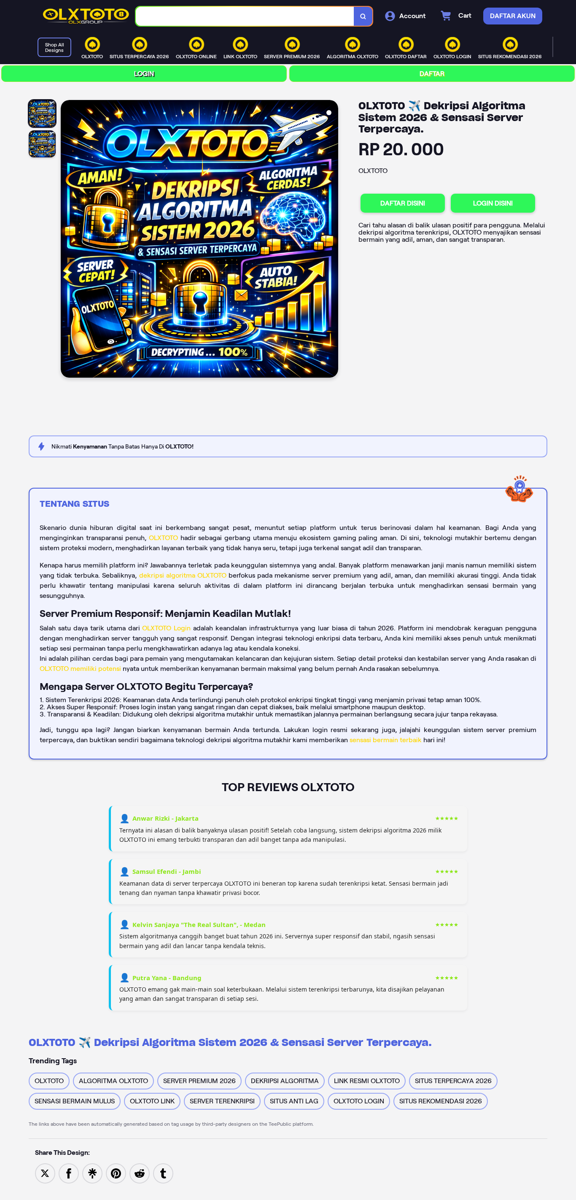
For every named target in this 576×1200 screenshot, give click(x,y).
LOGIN (144, 73)
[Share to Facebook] (69, 1172)
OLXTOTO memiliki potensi (80, 668)
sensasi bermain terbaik (386, 739)
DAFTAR (432, 73)
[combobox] (245, 16)
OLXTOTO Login (166, 628)
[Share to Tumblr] (163, 1172)
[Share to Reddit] (139, 1172)
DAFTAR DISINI (402, 203)
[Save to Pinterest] (116, 1172)
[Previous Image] (67, 240)
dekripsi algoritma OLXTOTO (182, 575)
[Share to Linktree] (92, 1172)
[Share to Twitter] (45, 1172)
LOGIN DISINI (493, 203)
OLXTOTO (163, 537)
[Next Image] (331, 240)
